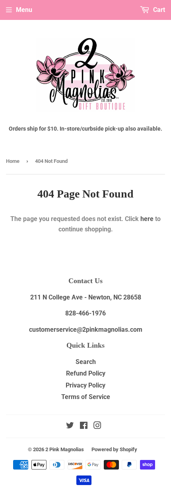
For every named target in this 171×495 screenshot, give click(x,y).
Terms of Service (85, 397)
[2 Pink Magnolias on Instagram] (97, 426)
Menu (24, 10)
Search (86, 362)
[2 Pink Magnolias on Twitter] (70, 426)
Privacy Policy (85, 385)
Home (12, 161)
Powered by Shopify (114, 449)
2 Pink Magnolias (64, 449)
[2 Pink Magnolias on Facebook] (84, 426)
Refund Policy (85, 373)
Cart (158, 10)
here (147, 219)
